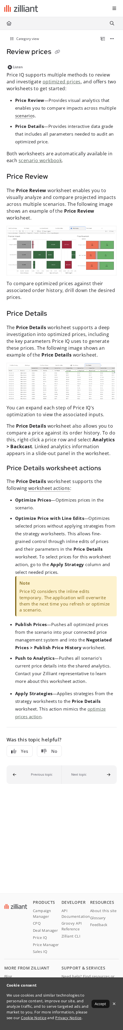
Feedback (99, 924)
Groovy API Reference (71, 926)
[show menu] (114, 8)
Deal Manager (45, 930)
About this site (103, 910)
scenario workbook (40, 160)
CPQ (37, 923)
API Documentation (75, 913)
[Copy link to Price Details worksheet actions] (109, 468)
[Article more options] (112, 38)
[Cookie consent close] (114, 1004)
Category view (27, 38)
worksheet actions (49, 488)
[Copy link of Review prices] (57, 52)
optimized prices (62, 82)
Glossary (98, 917)
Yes (24, 751)
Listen (18, 67)
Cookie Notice (33, 1017)
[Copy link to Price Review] (57, 177)
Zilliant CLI (70, 936)
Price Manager (46, 944)
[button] (34, 774)
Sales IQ (40, 951)
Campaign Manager (42, 913)
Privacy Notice (68, 1017)
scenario (24, 115)
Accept (100, 1003)
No (54, 751)
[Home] (21, 8)
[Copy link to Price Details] (55, 314)
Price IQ (40, 937)
